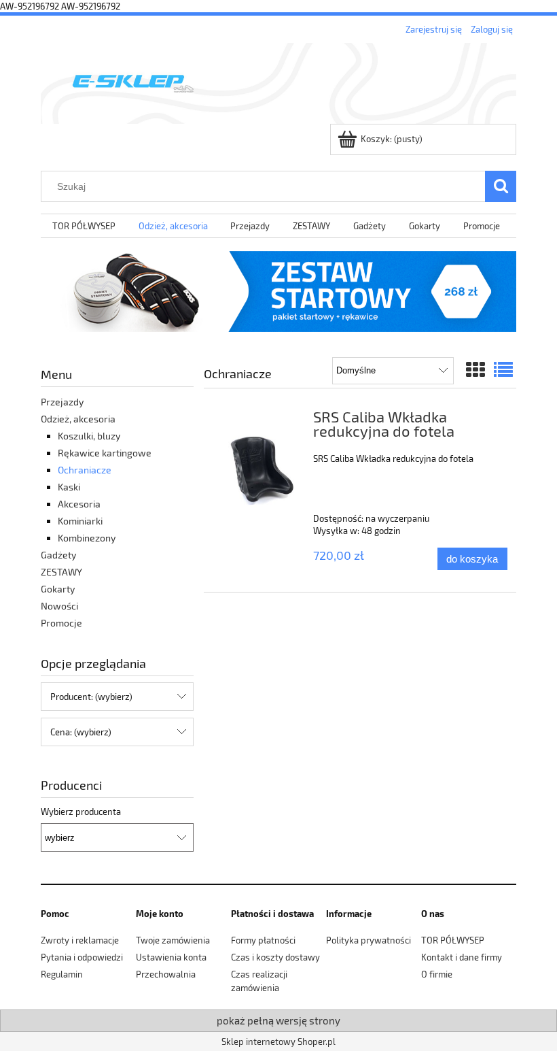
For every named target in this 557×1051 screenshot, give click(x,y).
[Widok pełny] (503, 369)
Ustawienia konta (171, 957)
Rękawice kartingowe (104, 452)
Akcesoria (79, 504)
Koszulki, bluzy (89, 435)
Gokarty (58, 589)
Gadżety (58, 555)
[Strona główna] (278, 80)
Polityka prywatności (368, 940)
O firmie (436, 974)
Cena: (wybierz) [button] (80, 732)
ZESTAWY (61, 572)
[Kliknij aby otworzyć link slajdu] (278, 291)
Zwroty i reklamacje (80, 940)
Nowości (59, 606)
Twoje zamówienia (173, 940)
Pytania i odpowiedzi (82, 957)
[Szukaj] (500, 186)
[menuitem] (84, 226)
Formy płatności (263, 940)
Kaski (69, 487)
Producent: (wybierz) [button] (91, 696)
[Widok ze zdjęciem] (475, 369)
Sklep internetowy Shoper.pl (278, 1041)
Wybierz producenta (81, 811)
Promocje (61, 623)
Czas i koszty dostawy (275, 957)
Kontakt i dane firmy (461, 957)
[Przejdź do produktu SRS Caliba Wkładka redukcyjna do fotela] (260, 469)
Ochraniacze (84, 470)
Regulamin (62, 974)
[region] (278, 291)
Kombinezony (86, 538)
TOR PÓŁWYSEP (452, 940)
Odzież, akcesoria (78, 418)
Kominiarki (80, 521)
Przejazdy (62, 401)
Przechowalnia (166, 974)
